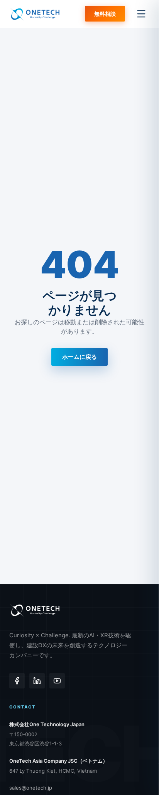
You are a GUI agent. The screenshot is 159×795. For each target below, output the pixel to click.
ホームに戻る (79, 356)
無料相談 (105, 13)
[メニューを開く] (141, 13)
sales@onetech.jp (30, 788)
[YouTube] (57, 680)
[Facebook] (17, 680)
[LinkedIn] (37, 680)
